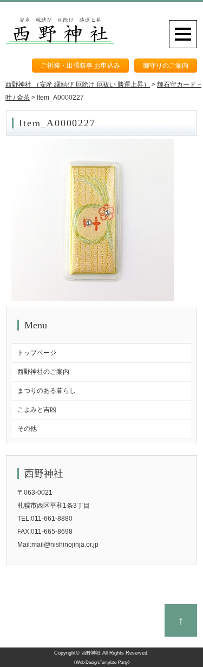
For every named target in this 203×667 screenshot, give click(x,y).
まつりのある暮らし (46, 390)
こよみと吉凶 (36, 409)
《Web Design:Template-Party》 (101, 662)
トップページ (36, 353)
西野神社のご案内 (43, 371)
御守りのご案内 (165, 65)
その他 (27, 428)
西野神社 (91, 653)
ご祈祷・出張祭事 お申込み (80, 65)
